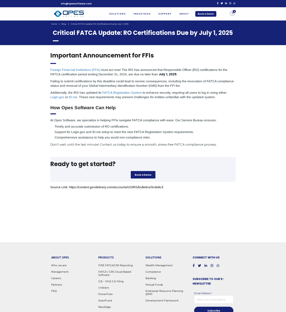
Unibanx (103, 287)
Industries (142, 13)
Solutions (117, 13)
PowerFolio (105, 294)
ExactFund (105, 300)
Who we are (59, 265)
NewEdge (104, 307)
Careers (56, 278)
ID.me (73, 97)
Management (60, 271)
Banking (150, 278)
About (184, 13)
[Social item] (217, 3)
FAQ (54, 291)
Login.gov (57, 97)
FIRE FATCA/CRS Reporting (115, 265)
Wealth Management (159, 265)
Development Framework (162, 300)
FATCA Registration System (122, 92)
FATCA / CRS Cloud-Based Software (114, 273)
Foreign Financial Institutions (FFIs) (75, 70)
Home (54, 24)
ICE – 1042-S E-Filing (110, 281)
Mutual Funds (154, 284)
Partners (56, 284)
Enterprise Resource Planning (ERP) (164, 293)
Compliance (153, 271)
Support (165, 13)
